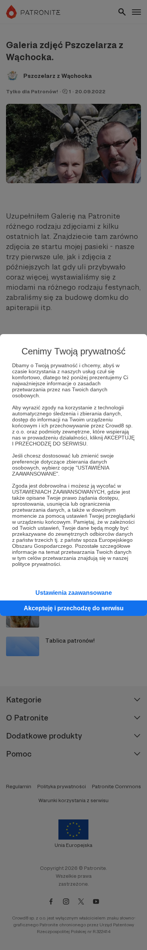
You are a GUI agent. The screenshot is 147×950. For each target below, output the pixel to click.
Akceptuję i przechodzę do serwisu (74, 608)
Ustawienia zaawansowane (73, 593)
